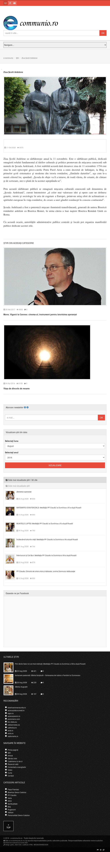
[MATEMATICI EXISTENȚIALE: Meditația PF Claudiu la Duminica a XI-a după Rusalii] (12, 510)
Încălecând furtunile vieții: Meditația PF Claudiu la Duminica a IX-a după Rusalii (47, 539)
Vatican (10, 812)
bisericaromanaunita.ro (17, 707)
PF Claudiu (12, 795)
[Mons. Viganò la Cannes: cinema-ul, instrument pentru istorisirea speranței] (55, 276)
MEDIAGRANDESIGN (41, 845)
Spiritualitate (12, 804)
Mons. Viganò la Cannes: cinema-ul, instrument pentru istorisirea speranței (40, 314)
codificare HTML (27, 845)
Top (8, 827)
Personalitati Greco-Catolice (19, 815)
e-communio (8, 58)
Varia (10, 798)
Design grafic (9, 845)
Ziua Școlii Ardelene (13, 72)
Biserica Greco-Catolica (17, 792)
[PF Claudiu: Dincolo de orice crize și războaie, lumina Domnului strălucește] (12, 574)
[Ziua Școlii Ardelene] (55, 105)
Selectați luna (11, 440)
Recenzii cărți (13, 764)
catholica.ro (12, 727)
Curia (10, 773)
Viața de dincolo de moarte (16, 388)
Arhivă (10, 755)
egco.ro (11, 713)
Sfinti (10, 801)
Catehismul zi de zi (15, 761)
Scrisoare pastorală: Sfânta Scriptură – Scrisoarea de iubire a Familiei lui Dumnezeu (47, 675)
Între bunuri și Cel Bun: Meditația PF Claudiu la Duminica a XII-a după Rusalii (46, 555)
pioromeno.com (14, 719)
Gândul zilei (12, 758)
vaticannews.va (14, 724)
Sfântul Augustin (21, 686)
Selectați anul (11, 452)
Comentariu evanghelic (17, 767)
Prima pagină (13, 750)
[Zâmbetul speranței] (12, 495)
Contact (11, 775)
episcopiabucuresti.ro (16, 710)
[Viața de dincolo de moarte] (47, 351)
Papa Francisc (13, 789)
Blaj (9, 806)
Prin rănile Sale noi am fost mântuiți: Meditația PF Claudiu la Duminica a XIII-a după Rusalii (50, 664)
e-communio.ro (16, 838)
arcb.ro (10, 730)
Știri (17, 58)
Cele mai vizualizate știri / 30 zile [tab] (22, 479)
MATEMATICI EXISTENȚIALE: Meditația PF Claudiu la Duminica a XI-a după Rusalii (48, 507)
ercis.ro (10, 733)
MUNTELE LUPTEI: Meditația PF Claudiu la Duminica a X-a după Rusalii (44, 523)
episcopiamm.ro (14, 716)
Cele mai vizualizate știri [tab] (18, 485)
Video (10, 770)
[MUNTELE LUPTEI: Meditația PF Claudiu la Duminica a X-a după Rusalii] (12, 526)
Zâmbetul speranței (24, 491)
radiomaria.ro (13, 736)
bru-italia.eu (12, 722)
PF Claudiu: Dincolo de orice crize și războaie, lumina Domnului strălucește (45, 571)
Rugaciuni (12, 809)
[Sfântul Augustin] (10, 689)
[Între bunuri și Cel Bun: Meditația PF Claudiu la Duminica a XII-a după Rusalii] (12, 558)
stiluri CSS (18, 845)
